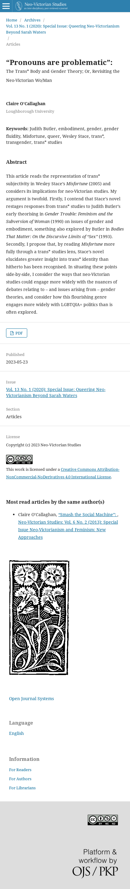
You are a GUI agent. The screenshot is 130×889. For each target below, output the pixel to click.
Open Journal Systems (31, 698)
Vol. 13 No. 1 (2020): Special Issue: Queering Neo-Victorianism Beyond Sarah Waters (62, 29)
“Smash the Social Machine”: (87, 514)
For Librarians (22, 787)
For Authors (20, 778)
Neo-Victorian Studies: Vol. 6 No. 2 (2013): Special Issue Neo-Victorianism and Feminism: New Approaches (68, 529)
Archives (32, 20)
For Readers (20, 769)
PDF (19, 333)
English (16, 733)
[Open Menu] (6, 6)
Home (11, 20)
